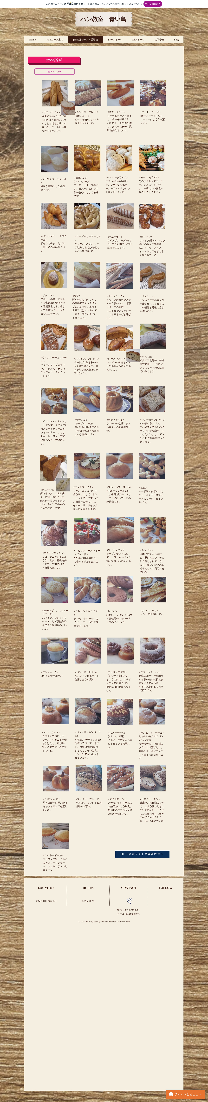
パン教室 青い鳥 (103, 19)
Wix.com (125, 921)
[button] (54, 60)
